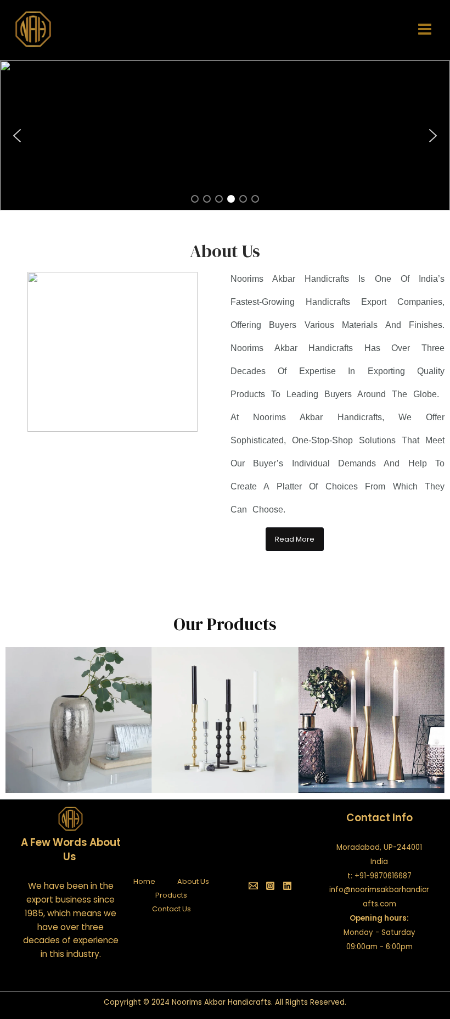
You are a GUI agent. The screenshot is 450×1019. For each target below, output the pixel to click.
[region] (225, 135)
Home (144, 881)
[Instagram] (270, 886)
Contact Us (171, 909)
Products (171, 895)
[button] (225, 135)
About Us (193, 881)
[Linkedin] (287, 886)
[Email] (253, 886)
